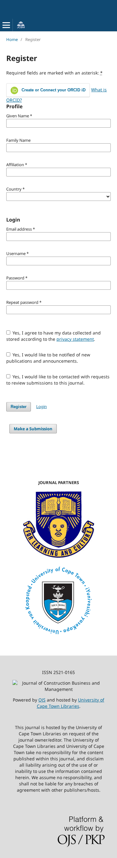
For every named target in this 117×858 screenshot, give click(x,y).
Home (12, 39)
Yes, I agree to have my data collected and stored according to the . (53, 336)
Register (19, 406)
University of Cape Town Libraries (71, 703)
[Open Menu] (6, 25)
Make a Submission (33, 429)
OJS (42, 700)
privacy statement (75, 339)
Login (41, 406)
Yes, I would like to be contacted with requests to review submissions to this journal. (58, 380)
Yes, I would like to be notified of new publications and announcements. (48, 358)
